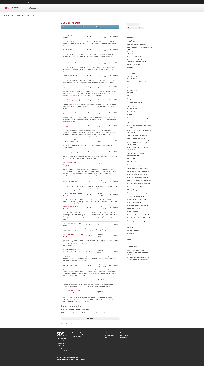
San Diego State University (13, 8)
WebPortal (122, 340)
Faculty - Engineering (134, 187)
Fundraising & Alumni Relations (137, 205)
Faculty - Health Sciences (136, 196)
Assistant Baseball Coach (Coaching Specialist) (72, 224)
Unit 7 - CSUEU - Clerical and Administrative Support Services (138, 139)
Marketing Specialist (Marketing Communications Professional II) (71, 100)
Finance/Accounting (134, 202)
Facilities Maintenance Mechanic (72, 63)
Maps (106, 337)
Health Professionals (134, 208)
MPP (130, 115)
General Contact (62, 343)
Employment (123, 332)
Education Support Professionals (138, 168)
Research (131, 224)
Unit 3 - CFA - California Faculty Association (137, 122)
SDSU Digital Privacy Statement (72, 359)
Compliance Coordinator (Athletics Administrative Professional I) (72, 152)
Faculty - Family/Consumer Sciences (139, 190)
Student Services (133, 230)
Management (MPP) (134, 57)
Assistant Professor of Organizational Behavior (73, 235)
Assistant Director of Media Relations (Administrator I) (73, 194)
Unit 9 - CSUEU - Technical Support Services (138, 148)
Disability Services (44, 2)
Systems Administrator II (69, 113)
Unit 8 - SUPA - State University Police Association (139, 144)
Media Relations (124, 335)
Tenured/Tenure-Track (135, 102)
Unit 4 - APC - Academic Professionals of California (139, 126)
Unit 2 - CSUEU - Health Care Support (139, 118)
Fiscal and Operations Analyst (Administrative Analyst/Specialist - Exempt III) (72, 251)
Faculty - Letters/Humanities (136, 199)
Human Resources (31, 8)
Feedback (83, 359)
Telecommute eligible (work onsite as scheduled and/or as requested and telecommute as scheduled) (138, 259)
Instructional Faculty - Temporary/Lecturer (140, 48)
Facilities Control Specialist (70, 181)
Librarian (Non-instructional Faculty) (139, 218)
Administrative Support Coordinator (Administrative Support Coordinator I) (73, 292)
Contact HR (31, 15)
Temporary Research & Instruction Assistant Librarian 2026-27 (72, 140)
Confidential (132, 108)
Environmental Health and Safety (138, 171)
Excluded (131, 112)
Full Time (131, 240)
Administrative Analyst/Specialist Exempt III (72, 126)
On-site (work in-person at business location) (138, 253)
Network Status (62, 345)
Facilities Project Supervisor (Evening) (70, 36)
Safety (130, 227)
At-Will (130, 93)
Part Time (132, 243)
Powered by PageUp (66, 323)
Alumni (35, 2)
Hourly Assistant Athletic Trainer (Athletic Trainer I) (75, 309)
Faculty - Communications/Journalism (139, 180)
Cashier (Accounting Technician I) (72, 76)
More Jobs (90, 318)
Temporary (132, 99)
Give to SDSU (123, 337)
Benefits (7, 15)
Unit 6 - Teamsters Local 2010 (137, 135)
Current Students (18, 2)
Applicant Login (133, 24)
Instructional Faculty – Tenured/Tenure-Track (139, 53)
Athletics (131, 159)
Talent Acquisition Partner (70, 265)
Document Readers (61, 362)
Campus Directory (56, 2)
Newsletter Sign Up (63, 350)
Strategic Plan (61, 348)
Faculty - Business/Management (138, 177)
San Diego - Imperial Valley (136, 82)
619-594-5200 (77, 336)
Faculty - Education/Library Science (138, 183)
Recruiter (65, 280)
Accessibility (60, 359)
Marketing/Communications (136, 221)
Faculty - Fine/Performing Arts (137, 193)
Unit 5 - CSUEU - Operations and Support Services (140, 131)
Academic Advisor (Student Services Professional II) (73, 87)
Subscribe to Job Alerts (135, 28)
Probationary (132, 96)
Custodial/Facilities (134, 165)
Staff (130, 67)
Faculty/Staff (28, 2)
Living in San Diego (18, 15)
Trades (130, 233)
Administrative (133, 155)
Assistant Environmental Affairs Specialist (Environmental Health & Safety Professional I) (72, 164)
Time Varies (132, 246)
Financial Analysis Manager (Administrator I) (70, 207)
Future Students (8, 2)
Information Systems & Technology (138, 215)
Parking (107, 340)
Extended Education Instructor (137, 44)
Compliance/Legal (134, 162)
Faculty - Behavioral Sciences (137, 174)
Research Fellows (133, 64)
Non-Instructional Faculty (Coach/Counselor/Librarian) (136, 61)
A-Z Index (107, 332)
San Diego (132, 78)
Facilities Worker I (67, 49)
